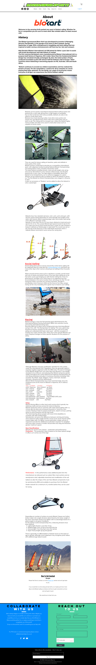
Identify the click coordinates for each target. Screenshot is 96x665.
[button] (81, 4)
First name (59, 614)
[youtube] (28, 9)
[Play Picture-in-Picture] (72, 107)
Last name (75, 614)
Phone (58, 624)
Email (58, 619)
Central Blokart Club (54, 267)
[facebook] (22, 9)
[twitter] (25, 9)
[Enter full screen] (75, 107)
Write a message (60, 629)
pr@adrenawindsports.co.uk (24, 634)
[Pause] (20, 107)
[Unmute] (23, 107)
